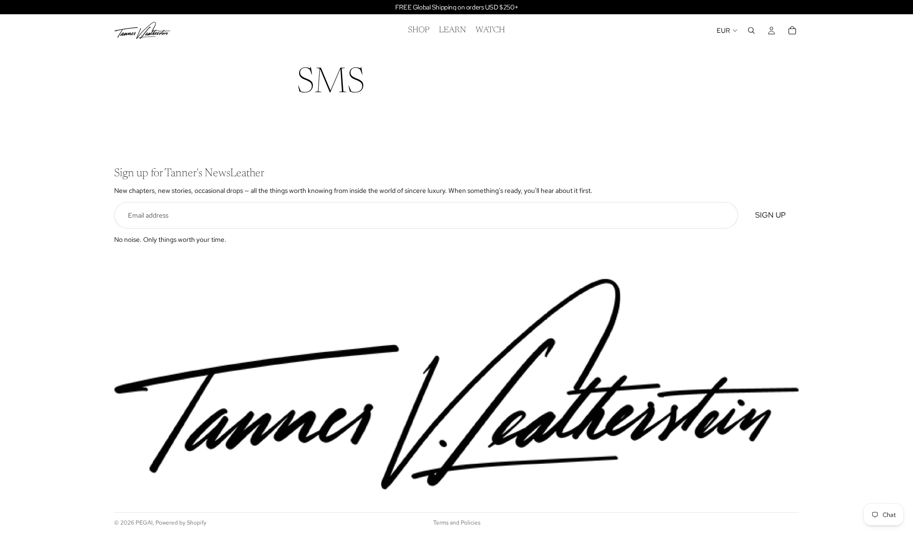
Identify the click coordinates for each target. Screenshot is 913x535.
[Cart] (792, 30)
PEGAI (144, 522)
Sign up (770, 215)
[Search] (751, 30)
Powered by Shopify (180, 522)
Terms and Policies (456, 522)
